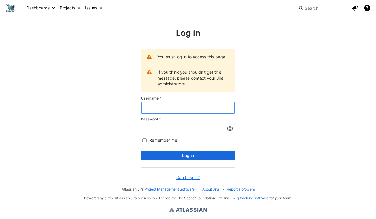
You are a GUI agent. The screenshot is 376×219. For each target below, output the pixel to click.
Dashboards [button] (38, 7)
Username (151, 98)
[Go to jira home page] (10, 8)
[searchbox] (322, 8)
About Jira (210, 189)
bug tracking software (250, 198)
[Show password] (230, 128)
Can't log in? (188, 177)
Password (151, 119)
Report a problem (241, 189)
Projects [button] (67, 7)
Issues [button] (91, 7)
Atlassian (188, 210)
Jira (134, 198)
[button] (355, 8)
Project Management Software (170, 189)
